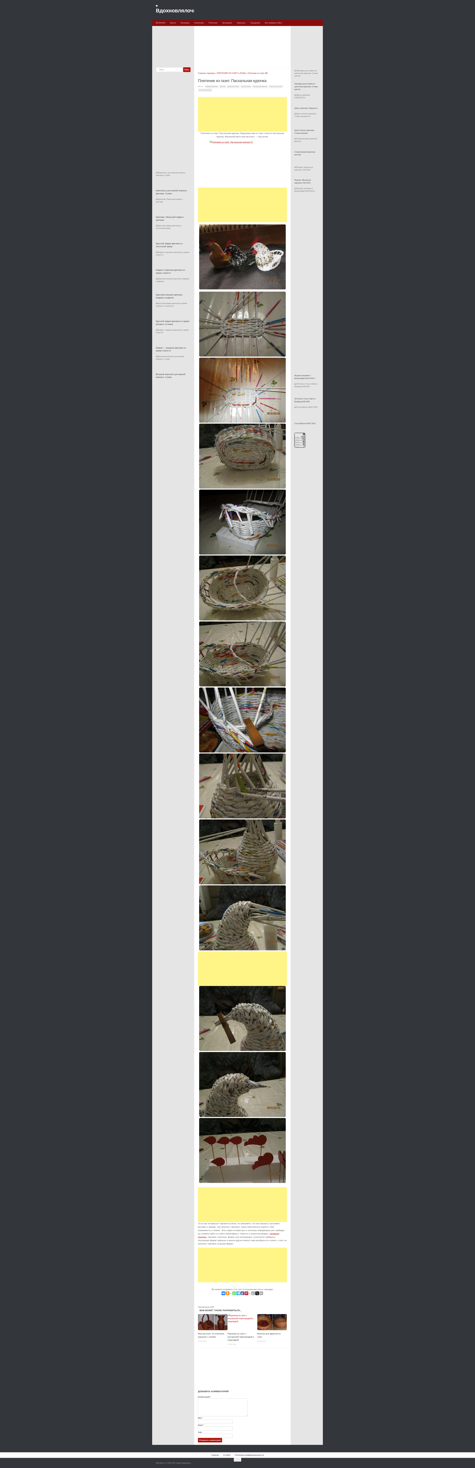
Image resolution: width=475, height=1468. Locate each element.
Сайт (200, 1432)
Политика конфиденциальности (249, 1455)
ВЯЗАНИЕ (160, 23)
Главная (215, 1455)
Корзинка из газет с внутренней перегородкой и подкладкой (241, 1337)
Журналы (241, 23)
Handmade (199, 23)
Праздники (255, 23)
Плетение (213, 23)
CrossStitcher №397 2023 (304, 423)
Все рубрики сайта (273, 23)
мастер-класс (246, 86)
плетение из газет (275, 86)
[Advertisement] (242, 46)
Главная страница (206, 73)
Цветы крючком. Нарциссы (306, 108)
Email (201, 1425)
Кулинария (227, 23)
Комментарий (204, 1397)
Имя (200, 1418)
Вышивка (185, 23)
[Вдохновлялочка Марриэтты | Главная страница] (175, 10)
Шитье (173, 23)
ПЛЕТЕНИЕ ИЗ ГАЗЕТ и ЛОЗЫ (231, 73)
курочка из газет (233, 86)
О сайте (226, 1455)
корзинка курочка (212, 86)
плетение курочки (205, 90)
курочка (222, 86)
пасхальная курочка (260, 86)
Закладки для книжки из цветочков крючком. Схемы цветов (306, 86)
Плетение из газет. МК (258, 73)
